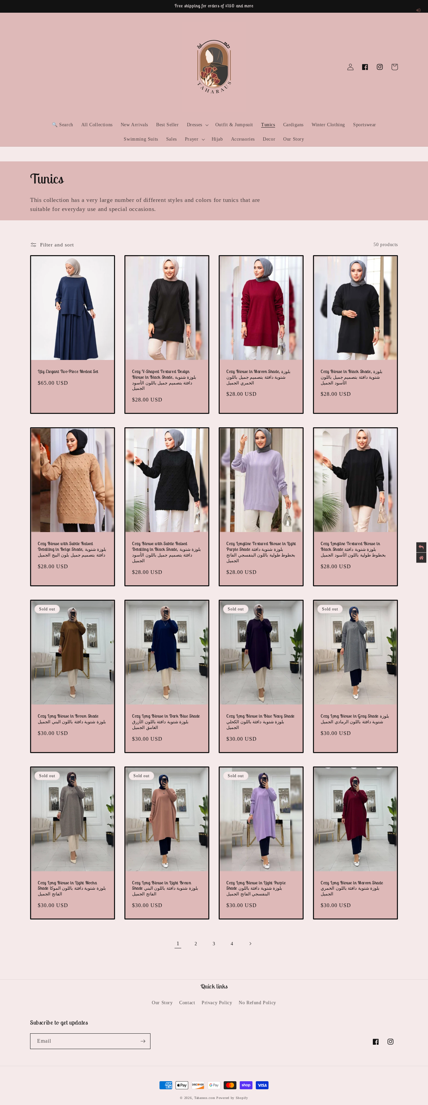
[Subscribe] (142, 1041)
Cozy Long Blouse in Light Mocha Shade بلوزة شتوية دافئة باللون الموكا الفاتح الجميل (72, 888)
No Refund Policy (257, 1002)
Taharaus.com (204, 1098)
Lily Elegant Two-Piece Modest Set (68, 371)
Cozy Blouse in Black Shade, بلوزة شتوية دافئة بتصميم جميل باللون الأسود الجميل (352, 377)
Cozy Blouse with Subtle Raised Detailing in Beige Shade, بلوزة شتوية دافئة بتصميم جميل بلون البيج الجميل (72, 549)
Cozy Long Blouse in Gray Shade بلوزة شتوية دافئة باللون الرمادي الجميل (355, 719)
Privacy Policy (217, 1002)
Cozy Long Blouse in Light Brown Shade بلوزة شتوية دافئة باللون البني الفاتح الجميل (165, 888)
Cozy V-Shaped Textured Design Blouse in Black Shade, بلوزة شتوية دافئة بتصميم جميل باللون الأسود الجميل (164, 380)
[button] (37, 67)
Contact (187, 1002)
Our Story (162, 1002)
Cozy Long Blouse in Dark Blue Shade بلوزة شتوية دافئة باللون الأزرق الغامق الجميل (166, 722)
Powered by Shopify (232, 1098)
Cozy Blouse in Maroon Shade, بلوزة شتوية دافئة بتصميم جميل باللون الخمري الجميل (258, 377)
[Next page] (250, 943)
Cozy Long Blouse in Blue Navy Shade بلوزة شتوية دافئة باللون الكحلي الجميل (260, 722)
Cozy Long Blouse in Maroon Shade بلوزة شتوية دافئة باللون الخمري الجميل (352, 888)
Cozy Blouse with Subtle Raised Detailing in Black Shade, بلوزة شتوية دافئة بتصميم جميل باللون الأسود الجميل (166, 552)
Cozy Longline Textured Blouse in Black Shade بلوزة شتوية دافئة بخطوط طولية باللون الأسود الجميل (353, 549)
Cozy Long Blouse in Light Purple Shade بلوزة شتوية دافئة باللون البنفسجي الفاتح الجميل (256, 888)
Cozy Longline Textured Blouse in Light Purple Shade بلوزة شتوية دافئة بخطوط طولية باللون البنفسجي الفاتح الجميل (261, 552)
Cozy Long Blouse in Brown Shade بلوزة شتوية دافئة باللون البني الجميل (72, 719)
